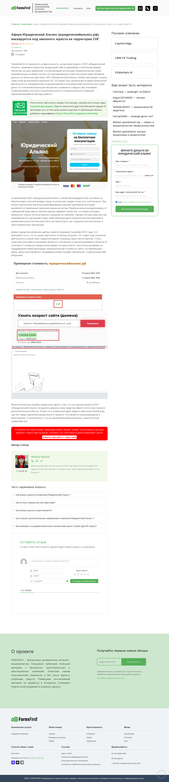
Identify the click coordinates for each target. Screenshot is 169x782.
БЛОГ (88, 8)
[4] (84, 574)
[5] (88, 574)
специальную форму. (41, 106)
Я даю (135, 202)
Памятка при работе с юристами (59, 437)
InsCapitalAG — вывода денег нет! (133, 116)
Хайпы (51, 741)
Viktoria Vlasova (40, 456)
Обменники (91, 741)
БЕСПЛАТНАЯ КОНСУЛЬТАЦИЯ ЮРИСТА (115, 8)
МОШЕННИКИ (62, 8)
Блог (126, 741)
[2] (78, 574)
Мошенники (129, 733)
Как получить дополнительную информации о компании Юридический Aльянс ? (55, 518)
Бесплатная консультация (134, 209)
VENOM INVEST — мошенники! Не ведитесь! (133, 108)
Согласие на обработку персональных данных (81, 764)
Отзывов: (15, 47)
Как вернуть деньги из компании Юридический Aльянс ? (43, 495)
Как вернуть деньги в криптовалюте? (34, 510)
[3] (81, 574)
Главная (15, 24)
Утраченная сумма (125, 171)
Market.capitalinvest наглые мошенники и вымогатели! (129, 133)
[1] (75, 574)
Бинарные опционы (57, 737)
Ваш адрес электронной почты (130, 192)
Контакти (128, 737)
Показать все (120, 141)
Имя (118, 182)
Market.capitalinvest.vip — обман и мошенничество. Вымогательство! (133, 124)
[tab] (59, 495)
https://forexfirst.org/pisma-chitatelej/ (77, 113)
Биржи (89, 737)
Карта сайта (66, 753)
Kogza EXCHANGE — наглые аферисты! (129, 99)
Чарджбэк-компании (19, 733)
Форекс (52, 733)
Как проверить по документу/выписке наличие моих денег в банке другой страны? (56, 526)
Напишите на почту (27, 758)
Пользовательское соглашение (74, 760)
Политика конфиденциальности (110, 678)
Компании (26, 24)
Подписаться (134, 661)
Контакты (78, 8)
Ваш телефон (122, 161)
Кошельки (90, 733)
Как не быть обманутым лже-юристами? (35, 503)
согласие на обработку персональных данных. (137, 202)
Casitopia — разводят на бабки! (131, 91)
